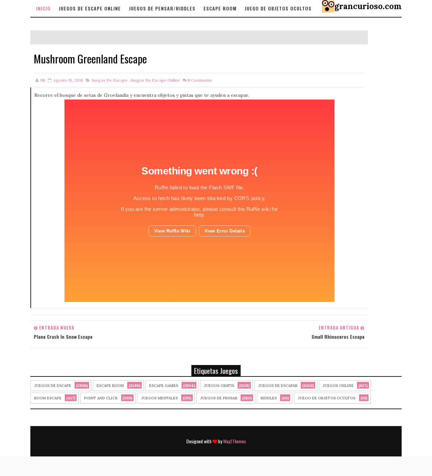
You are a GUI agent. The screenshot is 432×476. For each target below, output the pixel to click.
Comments (199, 80)
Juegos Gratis (219, 385)
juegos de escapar (277, 385)
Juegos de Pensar (218, 398)
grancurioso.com (368, 6)
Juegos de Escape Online (90, 8)
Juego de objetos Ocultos (278, 8)
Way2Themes (234, 441)
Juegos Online (338, 385)
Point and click (101, 398)
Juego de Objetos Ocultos (326, 398)
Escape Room (220, 8)
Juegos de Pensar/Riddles (162, 8)
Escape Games (163, 385)
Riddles (269, 398)
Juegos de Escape (110, 80)
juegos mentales (159, 398)
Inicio (43, 8)
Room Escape (47, 398)
